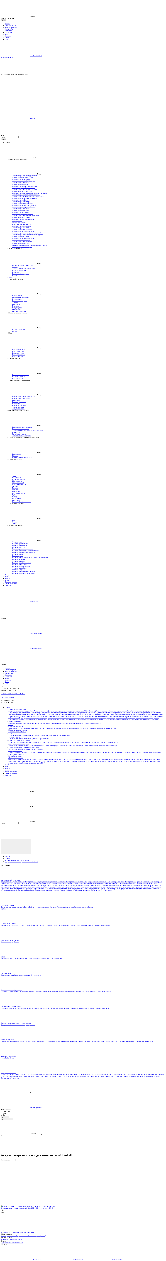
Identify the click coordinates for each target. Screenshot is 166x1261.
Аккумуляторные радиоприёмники (23, 207)
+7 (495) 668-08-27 (7, 57)
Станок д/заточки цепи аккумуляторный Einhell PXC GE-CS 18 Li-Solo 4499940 (27, 1208)
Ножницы (15, 272)
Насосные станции (18, 329)
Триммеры (15, 302)
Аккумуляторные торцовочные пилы (24, 189)
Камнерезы (16, 400)
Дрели (14, 476)
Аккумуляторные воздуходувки (22, 203)
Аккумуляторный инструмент (18, 709)
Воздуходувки (17, 308)
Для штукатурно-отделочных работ (23, 268)
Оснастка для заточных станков (22, 549)
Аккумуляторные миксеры (21, 179)
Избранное (12, 1239)
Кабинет (3, 135)
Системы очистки (14, 737)
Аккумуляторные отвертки (21, 217)
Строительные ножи (19, 270)
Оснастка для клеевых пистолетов (23, 571)
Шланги (15, 456)
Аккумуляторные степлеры (21, 202)
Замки (14, 523)
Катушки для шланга (19, 311)
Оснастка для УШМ (18, 547)
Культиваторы (17, 309)
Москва (7, 24)
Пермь (7, 34)
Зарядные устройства (19, 222)
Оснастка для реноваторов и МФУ (23, 573)
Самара (7, 37)
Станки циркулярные (19, 402)
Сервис (21, 1232)
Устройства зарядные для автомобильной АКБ (27, 430)
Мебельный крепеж (18, 570)
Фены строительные (19, 484)
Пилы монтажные (18, 351)
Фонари (14, 267)
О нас (6, 576)
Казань (7, 39)
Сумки (14, 522)
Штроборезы (16, 498)
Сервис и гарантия (11, 583)
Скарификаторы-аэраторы (20, 297)
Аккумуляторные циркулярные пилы (24, 186)
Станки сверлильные (19, 405)
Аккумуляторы (17, 221)
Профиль (19, 1239)
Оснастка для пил (18, 554)
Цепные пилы (17, 299)
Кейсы (14, 520)
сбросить (32, 821)
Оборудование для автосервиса (18, 744)
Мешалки (15, 490)
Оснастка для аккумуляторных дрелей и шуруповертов (30, 557)
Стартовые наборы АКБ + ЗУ (22, 224)
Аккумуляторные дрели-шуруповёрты (24, 175)
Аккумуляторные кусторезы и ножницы (25, 215)
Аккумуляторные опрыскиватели (23, 231)
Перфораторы (16, 477)
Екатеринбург (9, 29)
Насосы (14, 331)
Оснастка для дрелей (19, 561)
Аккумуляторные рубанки (20, 182)
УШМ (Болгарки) (18, 483)
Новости (7, 578)
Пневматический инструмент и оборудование (23, 747)
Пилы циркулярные (18, 355)
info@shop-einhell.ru (7, 697)
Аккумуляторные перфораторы (22, 177)
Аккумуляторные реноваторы (22, 191)
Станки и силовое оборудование (19, 740)
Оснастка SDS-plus (18, 559)
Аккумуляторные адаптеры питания (24, 205)
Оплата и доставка (11, 582)
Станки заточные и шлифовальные (23, 396)
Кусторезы (15, 306)
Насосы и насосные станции (17, 730)
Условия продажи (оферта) (37, 1236)
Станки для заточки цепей (21, 398)
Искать (4, 20)
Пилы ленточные (18, 353)
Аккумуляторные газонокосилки (23, 219)
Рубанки (15, 495)
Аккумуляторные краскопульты (22, 241)
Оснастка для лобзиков (19, 568)
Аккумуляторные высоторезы (22, 229)
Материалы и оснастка (15, 758)
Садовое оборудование (15, 726)
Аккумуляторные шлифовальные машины (26, 195)
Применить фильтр (7, 1119)
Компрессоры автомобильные (22, 427)
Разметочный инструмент (20, 274)
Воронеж (8, 36)
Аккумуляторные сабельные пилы (23, 188)
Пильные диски (17, 556)
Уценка (10, 277)
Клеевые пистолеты (18, 493)
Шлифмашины (17, 481)
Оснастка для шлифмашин (21, 566)
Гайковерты (16, 432)
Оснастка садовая (18, 542)
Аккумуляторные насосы (20, 228)
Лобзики (15, 486)
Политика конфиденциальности (17, 1236)
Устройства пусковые (19, 434)
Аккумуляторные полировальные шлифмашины (28, 196)
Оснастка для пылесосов (20, 544)
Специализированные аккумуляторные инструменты (29, 245)
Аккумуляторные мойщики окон (23, 238)
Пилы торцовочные (18, 349)
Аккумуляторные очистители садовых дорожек (27, 234)
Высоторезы (16, 304)
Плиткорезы (16, 403)
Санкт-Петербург (10, 25)
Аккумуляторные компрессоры (22, 214)
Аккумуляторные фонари (20, 210)
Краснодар (8, 32)
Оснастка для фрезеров (19, 545)
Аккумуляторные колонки (20, 208)
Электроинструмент (15, 751)
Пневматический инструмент (22, 457)
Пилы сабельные (17, 356)
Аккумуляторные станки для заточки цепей (26, 233)
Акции (7, 580)
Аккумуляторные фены (20, 200)
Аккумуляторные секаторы (21, 240)
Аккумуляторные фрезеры (20, 243)
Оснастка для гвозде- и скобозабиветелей (25, 550)
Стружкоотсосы (17, 378)
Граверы (15, 488)
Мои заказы (4, 1239)
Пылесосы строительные (20, 375)
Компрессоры (16, 454)
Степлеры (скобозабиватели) (21, 502)
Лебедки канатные (18, 409)
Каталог (3, 1232)
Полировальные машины (20, 429)
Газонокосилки (17, 295)
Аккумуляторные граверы (20, 236)
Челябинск (8, 31)
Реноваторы (16, 491)
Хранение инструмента (16, 754)
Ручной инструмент (15, 721)
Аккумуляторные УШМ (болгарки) (23, 181)
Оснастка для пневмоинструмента (23, 552)
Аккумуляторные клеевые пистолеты (24, 198)
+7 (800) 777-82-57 (36, 56)
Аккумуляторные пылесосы (21, 212)
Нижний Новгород (11, 27)
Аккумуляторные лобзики (20, 184)
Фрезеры (15, 496)
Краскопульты (17, 500)
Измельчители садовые (19, 301)
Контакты (8, 585)
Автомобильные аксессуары (21, 436)
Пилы (10, 733)
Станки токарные (18, 407)
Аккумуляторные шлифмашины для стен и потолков (29, 193)
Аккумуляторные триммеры (21, 226)
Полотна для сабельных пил (21, 563)
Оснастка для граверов (19, 564)
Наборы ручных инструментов (22, 265)
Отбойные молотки (18, 479)
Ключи (14, 275)
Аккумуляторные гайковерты (22, 247)
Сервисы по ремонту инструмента (12, 1243)
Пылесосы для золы (18, 376)
